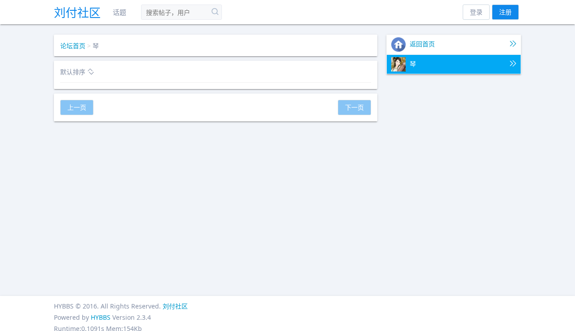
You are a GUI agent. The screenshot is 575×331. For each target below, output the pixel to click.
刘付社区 (77, 12)
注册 (505, 12)
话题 (119, 12)
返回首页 (421, 44)
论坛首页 (72, 45)
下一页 (354, 107)
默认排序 (73, 71)
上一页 (76, 107)
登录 (476, 12)
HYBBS (101, 317)
